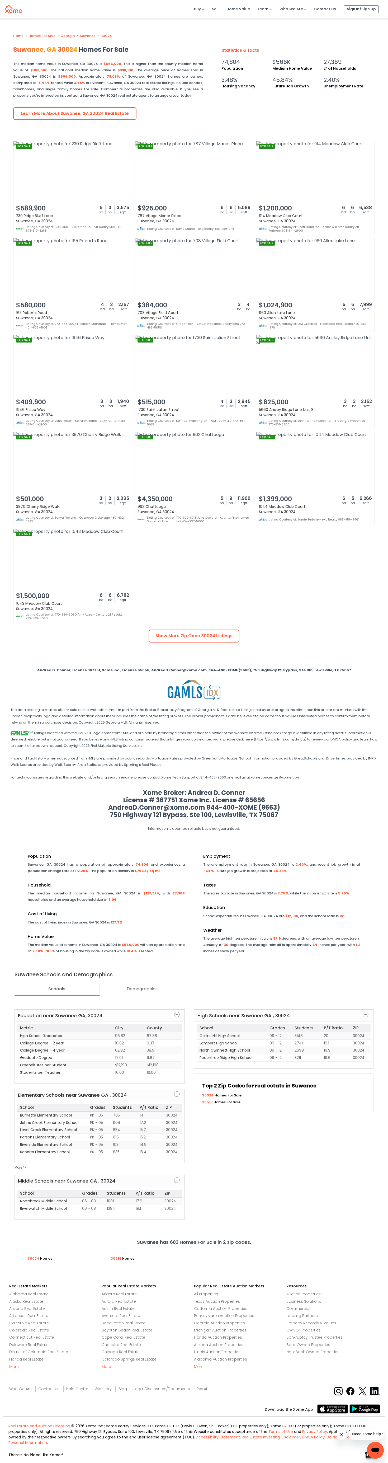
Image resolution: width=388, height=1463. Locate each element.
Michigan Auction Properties (220, 1330)
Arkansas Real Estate (28, 1315)
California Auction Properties (220, 1308)
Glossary (103, 1388)
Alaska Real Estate (26, 1301)
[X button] (363, 1391)
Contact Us (325, 9)
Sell (215, 9)
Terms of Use (280, 1431)
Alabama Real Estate (29, 1294)
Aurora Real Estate (119, 1301)
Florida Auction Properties (218, 1337)
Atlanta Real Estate (119, 1294)
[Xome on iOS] (333, 1408)
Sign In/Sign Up (361, 9)
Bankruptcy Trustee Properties (314, 1337)
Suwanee (88, 36)
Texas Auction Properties (217, 1301)
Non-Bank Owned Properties (312, 1351)
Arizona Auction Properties (218, 1344)
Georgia (67, 36)
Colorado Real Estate (29, 1330)
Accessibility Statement (218, 1437)
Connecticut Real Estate (31, 1337)
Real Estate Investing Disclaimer (271, 1437)
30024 (106, 36)
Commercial (298, 1308)
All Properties (206, 1294)
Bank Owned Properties (308, 1344)
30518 (208, 1102)
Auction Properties (303, 1294)
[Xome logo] (13, 8)
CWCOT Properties (303, 1330)
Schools (56, 989)
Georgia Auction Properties (219, 1323)
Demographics (142, 989)
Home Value (238, 9)
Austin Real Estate (118, 1308)
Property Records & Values (311, 1323)
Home (18, 36)
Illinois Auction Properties (217, 1351)
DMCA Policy (313, 1437)
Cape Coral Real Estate (123, 1337)
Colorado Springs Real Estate (129, 1359)
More (14, 1366)
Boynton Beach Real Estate (127, 1330)
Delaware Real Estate (29, 1344)
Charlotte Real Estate (121, 1344)
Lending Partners (302, 1315)
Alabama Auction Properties (220, 1359)
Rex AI (202, 1388)
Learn (263, 9)
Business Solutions (303, 1301)
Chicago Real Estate (121, 1351)
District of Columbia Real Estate (38, 1351)
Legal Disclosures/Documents (162, 1388)
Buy (197, 9)
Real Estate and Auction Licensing (39, 1426)
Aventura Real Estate (121, 1315)
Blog (123, 1388)
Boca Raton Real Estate (123, 1323)
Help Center (77, 1388)
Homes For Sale (42, 36)
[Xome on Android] (364, 1408)
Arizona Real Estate (27, 1308)
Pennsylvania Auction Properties (224, 1315)
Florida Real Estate (26, 1359)
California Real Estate (29, 1323)
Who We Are (291, 9)
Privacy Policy (314, 1431)
